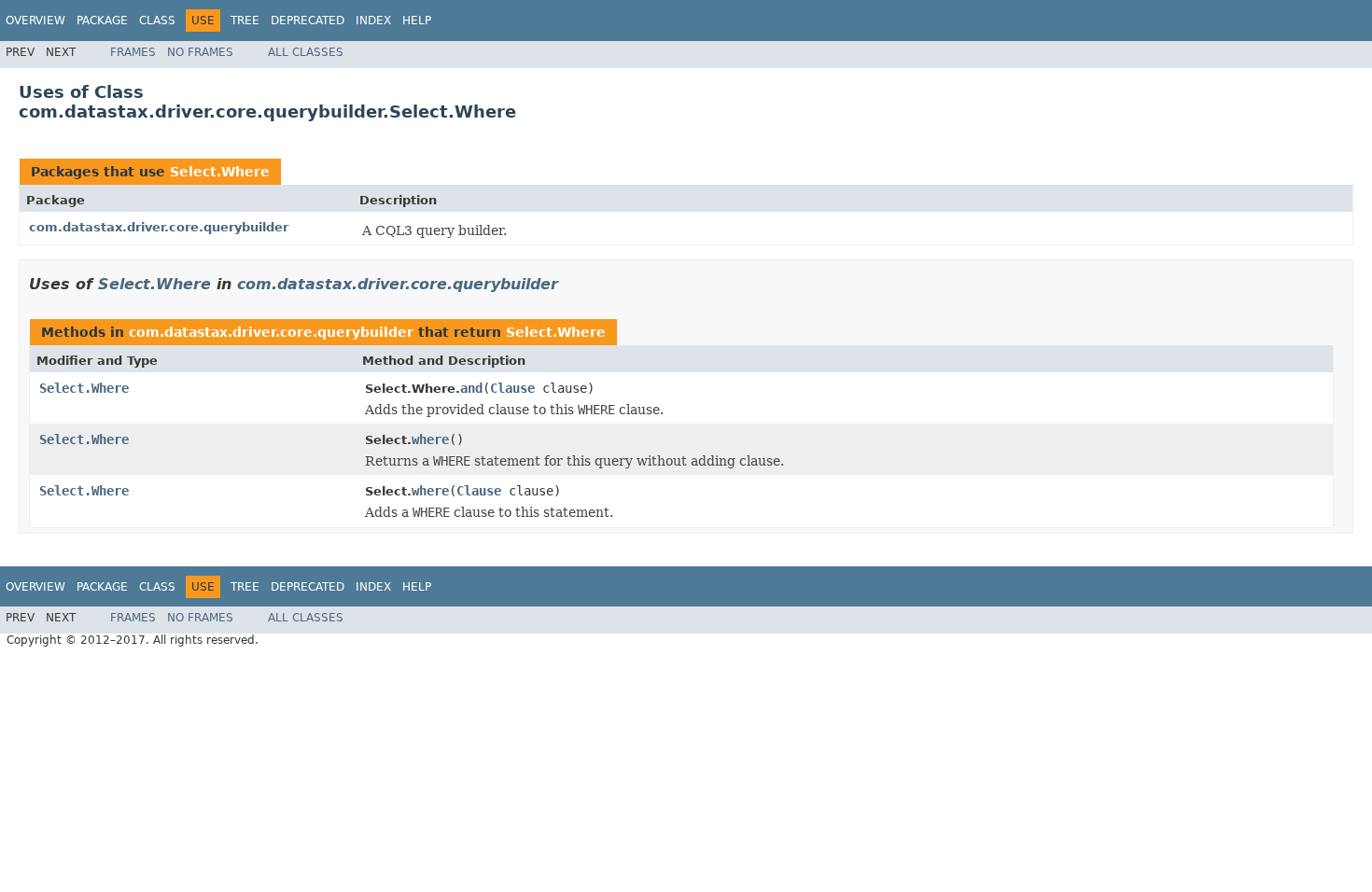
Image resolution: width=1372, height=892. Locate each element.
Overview (35, 20)
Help (416, 20)
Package (102, 20)
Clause (512, 388)
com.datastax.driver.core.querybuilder (158, 227)
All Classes (305, 52)
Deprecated (307, 20)
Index (373, 20)
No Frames (200, 52)
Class (157, 20)
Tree (245, 20)
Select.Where (220, 171)
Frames (133, 52)
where (430, 439)
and (471, 388)
